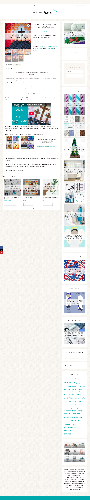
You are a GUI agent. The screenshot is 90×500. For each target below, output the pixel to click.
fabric (71, 398)
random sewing (70, 424)
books (82, 382)
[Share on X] (1, 250)
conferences (80, 392)
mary (79, 408)
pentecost (67, 421)
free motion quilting (72, 401)
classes (75, 391)
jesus (46, 48)
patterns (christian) (72, 414)
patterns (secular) (75, 417)
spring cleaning (75, 430)
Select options (33, 202)
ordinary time (68, 410)
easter (73, 395)
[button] (28, 25)
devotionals (67, 394)
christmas (79, 389)
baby (72, 382)
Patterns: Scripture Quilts (45, 46)
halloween (67, 405)
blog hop (77, 383)
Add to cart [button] (12, 204)
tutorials (68, 434)
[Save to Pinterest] (1, 252)
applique (75, 379)
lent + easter (51, 48)
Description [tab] (9, 64)
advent (70, 379)
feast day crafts (79, 398)
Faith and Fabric (45, 12)
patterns (35, 50)
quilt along (75, 420)
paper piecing (77, 410)
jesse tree (74, 405)
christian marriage (71, 386)
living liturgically (73, 408)
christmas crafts (69, 392)
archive (67, 382)
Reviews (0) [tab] (17, 64)
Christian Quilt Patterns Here (59, 1)
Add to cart (41, 41)
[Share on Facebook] (1, 247)
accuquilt (66, 379)
